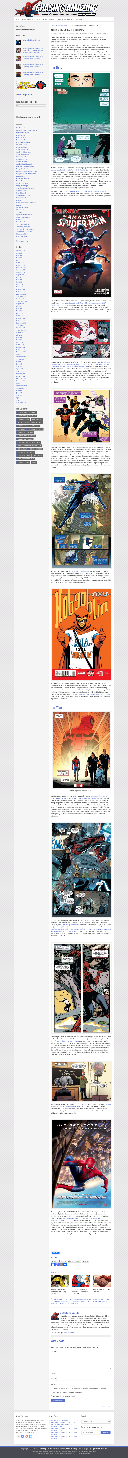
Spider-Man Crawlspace (24, 215)
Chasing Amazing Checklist (45, 19)
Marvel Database (21, 190)
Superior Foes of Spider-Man (90, 1301)
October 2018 (20, 251)
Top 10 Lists (37, 456)
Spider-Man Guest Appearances (29, 446)
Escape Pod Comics (22, 169)
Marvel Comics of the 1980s (25, 188)
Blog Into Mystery (22, 137)
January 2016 (20, 265)
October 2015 (20, 272)
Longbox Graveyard (22, 186)
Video (34, 462)
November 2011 (21, 381)
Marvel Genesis (21, 193)
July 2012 (19, 361)
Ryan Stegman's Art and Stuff (26, 203)
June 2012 (19, 364)
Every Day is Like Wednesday (26, 174)
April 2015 (19, 284)
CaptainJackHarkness (99, 1449)
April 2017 (19, 260)
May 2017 (19, 258)
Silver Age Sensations (23, 210)
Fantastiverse (20, 176)
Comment (54, 1351)
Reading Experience (64, 25)
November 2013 (21, 325)
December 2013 (21, 323)
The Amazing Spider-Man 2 (69, 1303)
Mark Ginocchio (60, 33)
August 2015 (20, 275)
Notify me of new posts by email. (64, 1396)
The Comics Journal (22, 224)
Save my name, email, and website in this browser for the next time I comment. (80, 1389)
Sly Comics (19, 212)
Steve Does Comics (22, 222)
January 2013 (20, 349)
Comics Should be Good (24, 164)
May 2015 (19, 282)
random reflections (25, 432)
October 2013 (20, 328)
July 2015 (19, 277)
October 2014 (20, 299)
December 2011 (21, 378)
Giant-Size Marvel (22, 183)
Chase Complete (27, 19)
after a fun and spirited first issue (69, 925)
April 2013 (19, 342)
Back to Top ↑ (106, 1406)
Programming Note (35, 429)
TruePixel (50, 1449)
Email (53, 1379)
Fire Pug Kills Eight (22, 178)
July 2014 (19, 306)
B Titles (32, 416)
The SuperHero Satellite (24, 231)
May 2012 (19, 366)
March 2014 (20, 316)
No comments (103, 33)
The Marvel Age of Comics (25, 229)
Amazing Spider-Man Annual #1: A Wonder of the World (80, 1292)
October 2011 (20, 383)
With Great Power (22, 236)
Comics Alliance (21, 162)
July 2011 (19, 390)
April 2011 (19, 398)
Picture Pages (33, 426)
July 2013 (19, 335)
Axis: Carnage (106, 694)
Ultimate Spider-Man (26, 459)
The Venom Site (21, 234)
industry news (23, 422)
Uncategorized (23, 462)
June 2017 (19, 255)
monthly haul (36, 422)
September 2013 (21, 330)
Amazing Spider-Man (75, 1299)
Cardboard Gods (21, 145)
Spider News (22, 449)
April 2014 (19, 313)
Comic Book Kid (21, 147)
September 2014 (21, 301)
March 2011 (20, 400)
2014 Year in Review (60, 1299)
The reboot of (80, 571)
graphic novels (23, 419)
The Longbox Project (23, 227)
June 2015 (19, 280)
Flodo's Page (20, 181)
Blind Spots (22, 416)
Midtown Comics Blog (23, 195)
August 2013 (20, 333)
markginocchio (74, 1312)
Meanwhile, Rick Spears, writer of (90, 694)
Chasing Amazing (40, 1449)
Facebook (22, 1436)
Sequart (18, 205)
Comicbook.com (21, 159)
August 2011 (20, 388)
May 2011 (19, 395)
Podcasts (21, 429)
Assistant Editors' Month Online (26, 130)
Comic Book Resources (23, 152)
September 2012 (21, 357)
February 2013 (21, 347)
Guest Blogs (37, 419)
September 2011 (21, 386)
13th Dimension (21, 128)
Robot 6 (18, 200)
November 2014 (21, 296)
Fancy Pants (70, 1449)
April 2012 (19, 369)
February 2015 (20, 289)
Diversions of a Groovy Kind (25, 166)
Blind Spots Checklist (65, 19)
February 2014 (21, 318)
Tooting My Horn (24, 456)
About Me (79, 19)
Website (53, 1384)
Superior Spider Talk (25, 94)
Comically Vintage (22, 157)
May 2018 (19, 253)
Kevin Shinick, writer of (75, 690)
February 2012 (21, 374)
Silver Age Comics (22, 207)
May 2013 (19, 340)
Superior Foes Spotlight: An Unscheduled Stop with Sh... (59, 1292)
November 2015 (21, 270)
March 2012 (20, 371)
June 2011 (19, 393)
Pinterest (26, 1436)
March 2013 (20, 345)
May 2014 (19, 311)
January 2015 (20, 292)
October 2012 (20, 354)
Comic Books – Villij (22, 154)
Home (17, 19)
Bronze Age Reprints (23, 142)
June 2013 (19, 337)
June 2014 (19, 308)
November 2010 (21, 402)
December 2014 (21, 294)
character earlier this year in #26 (68, 170)
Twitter (30, 1436)
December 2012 (21, 352)
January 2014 (20, 320)
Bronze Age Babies (22, 140)
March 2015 (20, 287)
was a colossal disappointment (67, 1041)
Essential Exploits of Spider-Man (27, 171)
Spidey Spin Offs (36, 449)
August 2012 (20, 359)
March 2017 (20, 263)
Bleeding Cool (20, 135)
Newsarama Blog (21, 198)
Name (53, 1373)
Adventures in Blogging (27, 412)
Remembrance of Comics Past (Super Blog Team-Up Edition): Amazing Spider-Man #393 (33, 50)
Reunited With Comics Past (31, 40)
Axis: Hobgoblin (98, 1299)
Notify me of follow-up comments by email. (67, 1392)
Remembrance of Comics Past (29, 442)
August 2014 (20, 304)
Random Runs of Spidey (26, 436)
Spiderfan (19, 219)
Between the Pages (22, 133)
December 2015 (21, 267)
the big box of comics (26, 452)
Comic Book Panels (22, 150)
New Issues (22, 426)
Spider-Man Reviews (23, 217)
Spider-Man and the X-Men (70, 1301)
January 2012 (20, 376)
